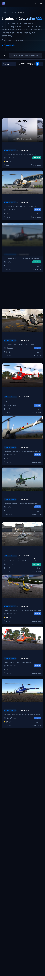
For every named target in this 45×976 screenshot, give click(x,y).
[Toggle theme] (25, 3)
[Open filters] (5, 55)
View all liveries (9, 45)
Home (4, 13)
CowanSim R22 (24, 150)
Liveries (11, 13)
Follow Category (27, 64)
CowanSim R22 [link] (22, 13)
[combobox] (9, 64)
